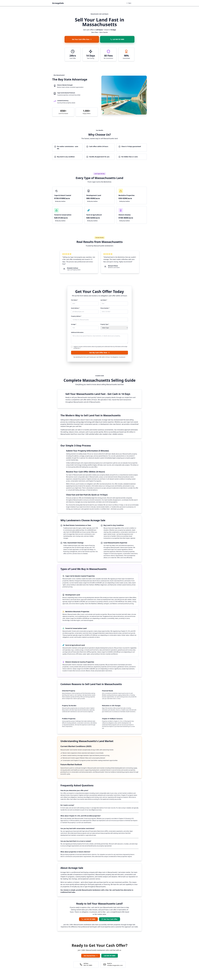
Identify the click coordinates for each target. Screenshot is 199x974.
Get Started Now (89, 956)
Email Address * (75, 308)
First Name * (74, 300)
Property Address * (76, 316)
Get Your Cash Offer (111, 919)
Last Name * (103, 300)
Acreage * (73, 324)
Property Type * (104, 324)
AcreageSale (58, 3)
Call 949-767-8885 (118, 39)
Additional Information (77, 332)
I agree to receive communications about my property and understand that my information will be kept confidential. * (100, 347)
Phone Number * (105, 308)
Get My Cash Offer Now (98, 353)
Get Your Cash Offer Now (80, 39)
